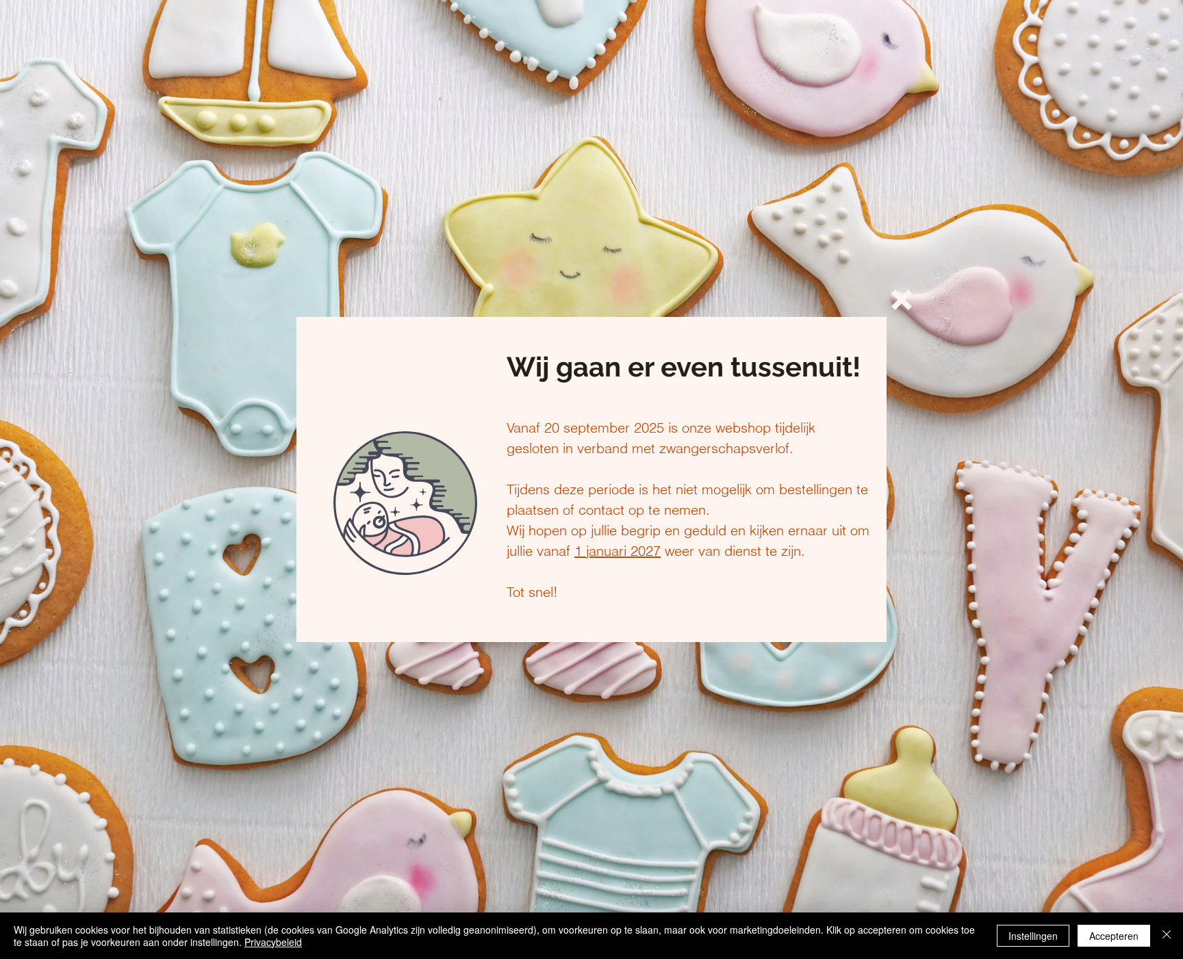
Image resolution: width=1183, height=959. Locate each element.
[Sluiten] (1166, 935)
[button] (901, 300)
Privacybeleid (273, 942)
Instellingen (1033, 936)
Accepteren (1114, 936)
